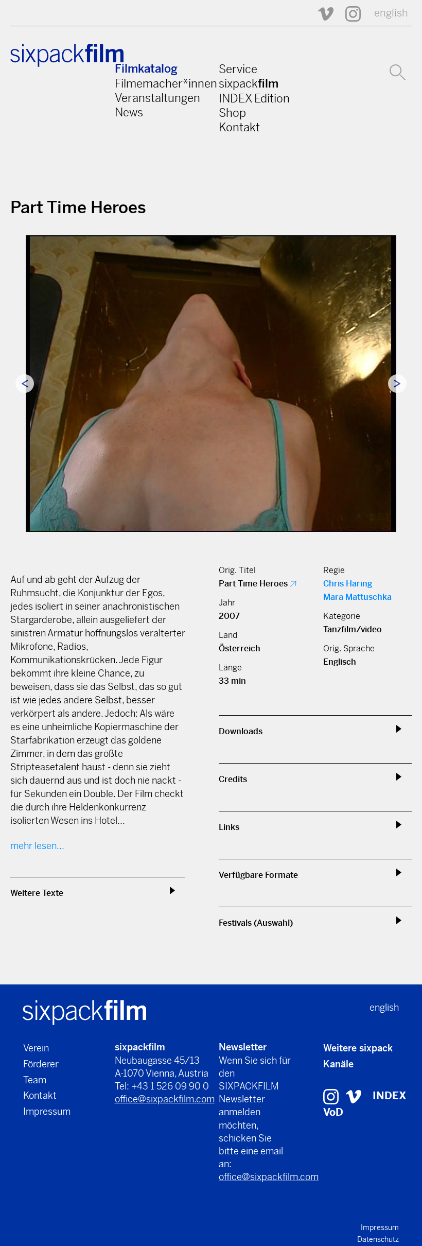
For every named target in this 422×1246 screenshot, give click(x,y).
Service (238, 69)
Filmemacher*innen (166, 83)
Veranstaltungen (157, 98)
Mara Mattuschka (357, 597)
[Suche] (397, 71)
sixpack (248, 83)
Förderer (41, 1064)
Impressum (47, 1111)
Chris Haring (347, 583)
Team (34, 1080)
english (391, 13)
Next (397, 383)
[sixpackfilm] (84, 1012)
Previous (24, 383)
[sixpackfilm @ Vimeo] (321, 13)
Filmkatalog (146, 69)
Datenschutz (378, 1239)
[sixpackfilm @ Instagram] (348, 13)
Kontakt (239, 127)
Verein (36, 1048)
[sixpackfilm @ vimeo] (353, 1096)
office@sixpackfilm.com (165, 1099)
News (129, 112)
